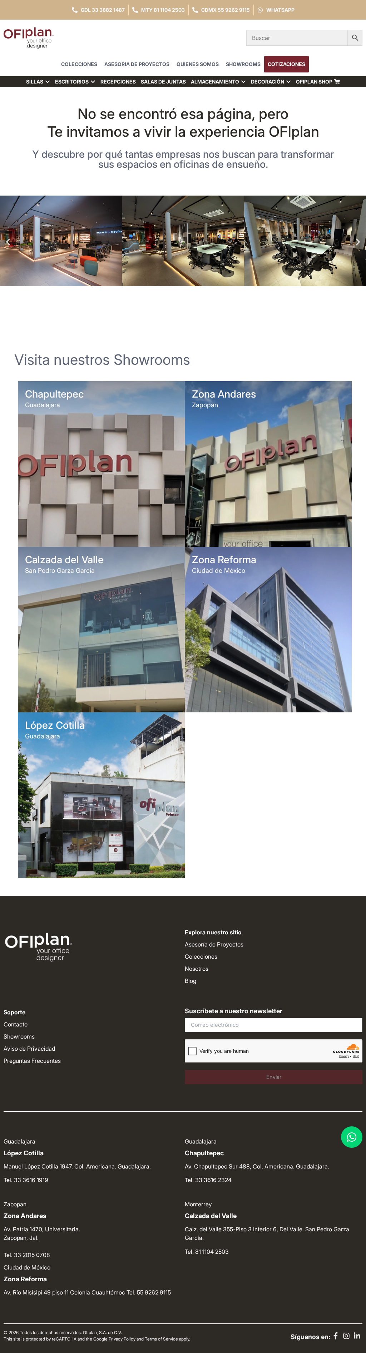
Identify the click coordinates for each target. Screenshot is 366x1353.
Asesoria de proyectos (136, 64)
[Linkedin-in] (357, 1336)
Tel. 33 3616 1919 (26, 1179)
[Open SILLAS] (47, 81)
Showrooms (243, 64)
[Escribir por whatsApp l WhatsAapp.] (351, 1137)
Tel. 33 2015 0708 (27, 1254)
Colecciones (79, 64)
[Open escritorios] (92, 81)
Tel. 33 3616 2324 (208, 1179)
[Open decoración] (288, 81)
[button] (8, 241)
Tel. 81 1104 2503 (207, 1251)
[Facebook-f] (335, 1336)
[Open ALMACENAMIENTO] (243, 81)
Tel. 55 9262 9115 (149, 1292)
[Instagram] (346, 1336)
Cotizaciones (286, 64)
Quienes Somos (198, 64)
